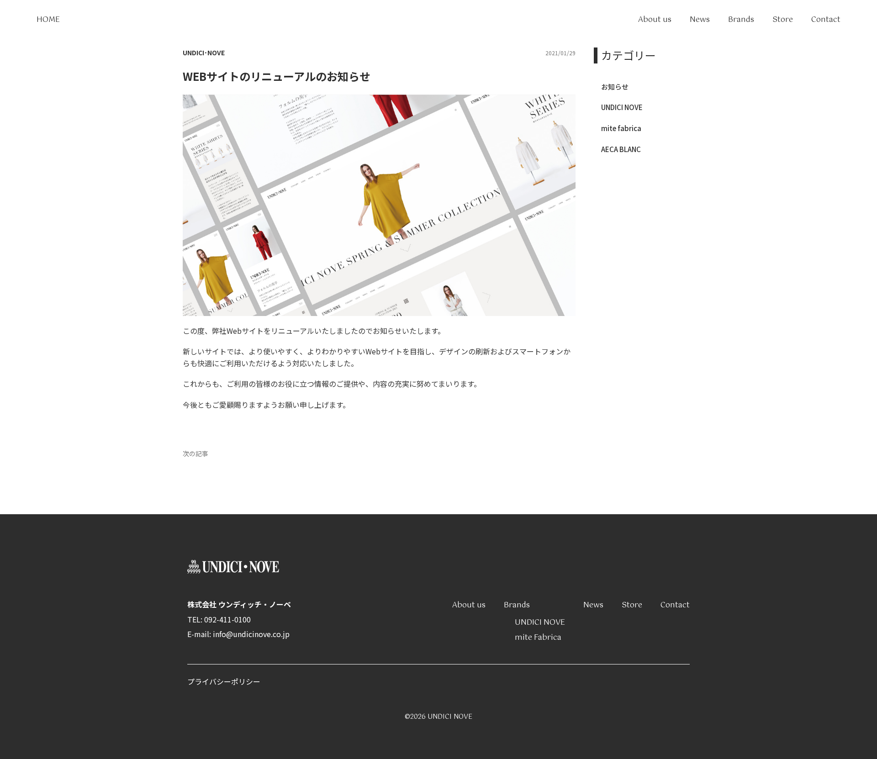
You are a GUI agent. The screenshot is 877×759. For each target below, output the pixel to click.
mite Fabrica (538, 638)
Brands (741, 20)
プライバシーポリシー (223, 681)
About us (654, 20)
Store (782, 20)
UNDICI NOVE (622, 107)
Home (48, 20)
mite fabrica (621, 128)
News (700, 20)
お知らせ (615, 86)
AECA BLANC (621, 149)
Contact (825, 20)
